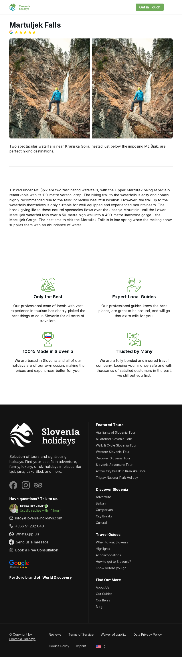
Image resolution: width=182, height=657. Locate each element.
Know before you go (111, 568)
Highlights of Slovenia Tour (115, 432)
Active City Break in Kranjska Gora (121, 471)
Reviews (55, 634)
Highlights (103, 549)
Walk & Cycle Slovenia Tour (116, 445)
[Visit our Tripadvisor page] (38, 485)
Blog (99, 607)
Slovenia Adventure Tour (114, 465)
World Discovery (57, 577)
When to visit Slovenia (112, 542)
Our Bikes (103, 600)
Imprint (81, 646)
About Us (102, 587)
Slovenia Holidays (22, 639)
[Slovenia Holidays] (45, 434)
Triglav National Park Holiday (117, 477)
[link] (45, 526)
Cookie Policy (59, 646)
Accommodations (108, 555)
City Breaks (104, 516)
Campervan (104, 510)
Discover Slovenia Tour (113, 458)
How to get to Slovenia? (113, 561)
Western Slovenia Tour (112, 452)
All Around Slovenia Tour (114, 439)
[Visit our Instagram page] (26, 485)
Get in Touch (149, 7)
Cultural (101, 523)
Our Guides (104, 594)
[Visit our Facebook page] (13, 485)
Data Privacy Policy (148, 634)
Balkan (101, 503)
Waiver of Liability (114, 634)
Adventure (103, 497)
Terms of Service (81, 634)
